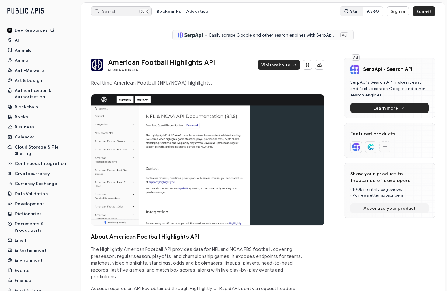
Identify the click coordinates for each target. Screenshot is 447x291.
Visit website (275, 65)
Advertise (197, 11)
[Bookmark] (307, 65)
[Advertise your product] (384, 146)
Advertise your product (389, 208)
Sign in (398, 11)
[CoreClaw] (370, 147)
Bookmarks (169, 11)
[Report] (319, 65)
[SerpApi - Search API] (356, 147)
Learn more (385, 108)
